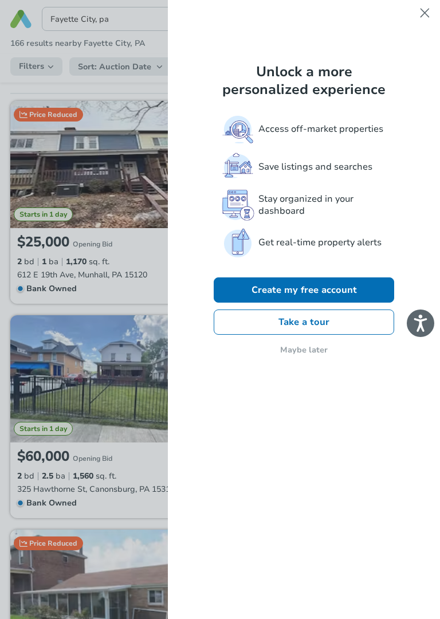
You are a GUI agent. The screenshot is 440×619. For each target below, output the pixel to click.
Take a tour (303, 322)
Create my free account (304, 290)
